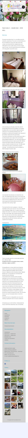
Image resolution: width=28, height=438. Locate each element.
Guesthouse (7, 315)
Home (6, 313)
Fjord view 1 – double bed (10, 333)
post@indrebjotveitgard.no (13, 356)
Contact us (7, 318)
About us (6, 319)
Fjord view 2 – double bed (10, 335)
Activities (6, 340)
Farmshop (7, 316)
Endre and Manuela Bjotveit (10, 349)
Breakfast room (8, 336)
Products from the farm (9, 326)
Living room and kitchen (10, 338)
